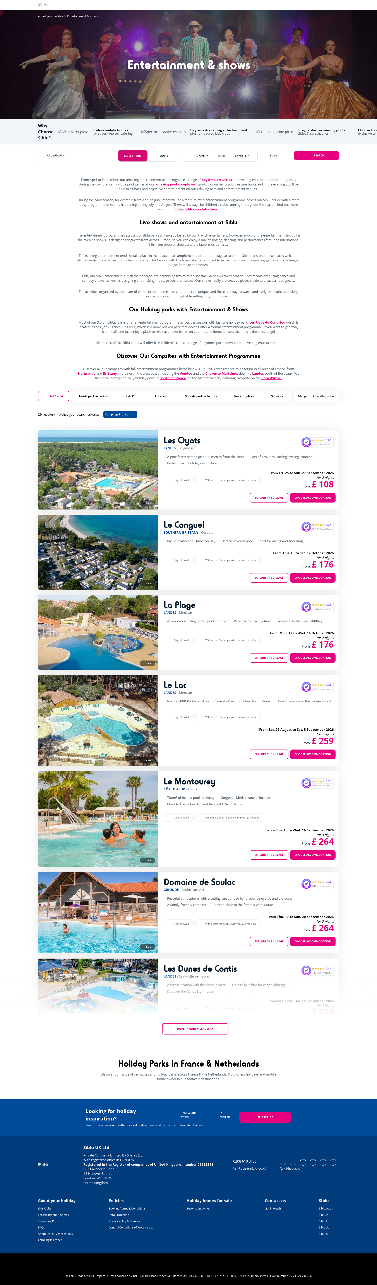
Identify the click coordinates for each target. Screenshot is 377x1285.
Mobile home (132, 156)
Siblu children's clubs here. (196, 209)
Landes (258, 373)
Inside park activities (93, 396)
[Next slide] (147, 470)
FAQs (41, 1227)
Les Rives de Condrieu (267, 322)
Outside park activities (201, 396)
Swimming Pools (48, 1221)
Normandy (87, 373)
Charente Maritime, (221, 373)
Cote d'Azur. (271, 378)
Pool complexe (243, 396)
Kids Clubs (44, 1208)
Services (277, 396)
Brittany (110, 373)
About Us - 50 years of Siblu (55, 1234)
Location (161, 396)
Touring (163, 156)
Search (319, 156)
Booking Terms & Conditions (127, 1208)
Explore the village (269, 497)
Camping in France (50, 1240)
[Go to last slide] (50, 470)
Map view (56, 396)
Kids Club (131, 396)
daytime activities (217, 179)
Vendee (186, 373)
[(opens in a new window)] (283, 1162)
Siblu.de (324, 1227)
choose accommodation (313, 497)
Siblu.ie (323, 1215)
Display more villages (193, 1029)
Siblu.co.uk (326, 1208)
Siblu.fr (323, 1221)
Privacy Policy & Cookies (124, 1221)
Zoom (149, 503)
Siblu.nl (323, 1234)
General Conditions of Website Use (131, 1227)
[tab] (65, 503)
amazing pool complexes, (176, 184)
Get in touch (273, 1208)
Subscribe (265, 1117)
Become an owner (198, 1208)
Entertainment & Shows (53, 1215)
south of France (173, 378)
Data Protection (119, 1215)
